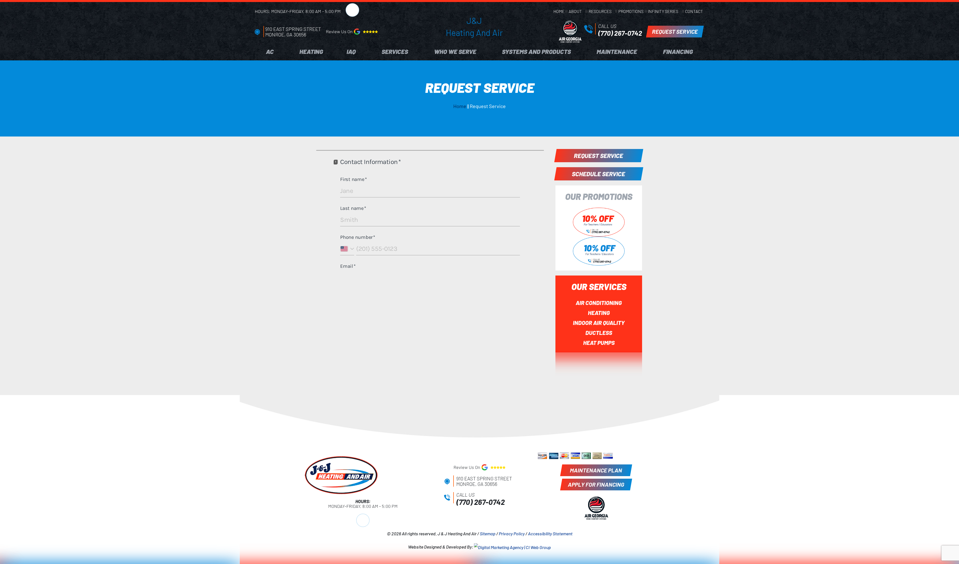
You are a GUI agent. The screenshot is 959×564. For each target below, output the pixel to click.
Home (558, 11)
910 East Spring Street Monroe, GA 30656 (293, 31)
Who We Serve (455, 51)
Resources (600, 11)
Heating (311, 51)
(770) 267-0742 (620, 33)
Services (395, 51)
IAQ (351, 51)
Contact (694, 11)
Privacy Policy (512, 533)
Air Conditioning (599, 302)
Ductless (598, 332)
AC (269, 51)
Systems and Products (536, 51)
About (575, 11)
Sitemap (487, 533)
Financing (678, 51)
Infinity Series (663, 11)
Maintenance (617, 51)
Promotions (631, 11)
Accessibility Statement (550, 533)
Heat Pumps (599, 342)
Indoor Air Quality (599, 322)
